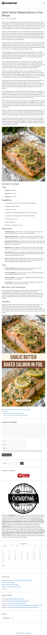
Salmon (5, 411)
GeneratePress (28, 633)
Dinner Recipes (7, 409)
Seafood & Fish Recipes (24, 409)
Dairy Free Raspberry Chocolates (10, 584)
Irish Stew (4, 588)
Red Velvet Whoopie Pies (8, 582)
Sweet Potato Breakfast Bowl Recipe (17, 603)
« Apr (3, 565)
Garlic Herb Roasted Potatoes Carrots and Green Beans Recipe (23, 607)
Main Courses (14, 409)
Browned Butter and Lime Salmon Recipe (13, 413)
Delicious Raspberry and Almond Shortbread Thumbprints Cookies (25, 605)
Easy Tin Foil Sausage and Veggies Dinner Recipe (15, 415)
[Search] (22, 463)
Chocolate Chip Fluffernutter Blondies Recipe (18, 601)
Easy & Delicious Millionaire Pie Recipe (15, 599)
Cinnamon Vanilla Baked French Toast (11, 586)
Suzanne (4, 603)
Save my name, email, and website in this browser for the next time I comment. (22, 451)
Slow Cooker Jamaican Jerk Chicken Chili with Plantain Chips (17, 580)
